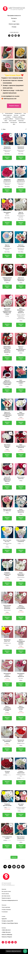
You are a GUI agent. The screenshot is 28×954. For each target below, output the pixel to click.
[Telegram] (9, 35)
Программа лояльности (14, 15)
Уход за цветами (6, 907)
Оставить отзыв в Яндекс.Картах (10, 923)
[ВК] (16, 35)
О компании (5, 911)
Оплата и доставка (14, 24)
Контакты (14, 18)
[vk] (9, 866)
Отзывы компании (6, 909)
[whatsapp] (18, 866)
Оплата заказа (5, 893)
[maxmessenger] (19, 35)
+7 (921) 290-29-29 (14, 32)
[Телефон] (12, 943)
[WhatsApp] (12, 35)
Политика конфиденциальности (10, 900)
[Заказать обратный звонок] (25, 951)
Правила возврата (6, 898)
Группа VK (4, 918)
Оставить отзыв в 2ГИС (7, 921)
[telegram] (5, 866)
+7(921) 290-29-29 (6, 930)
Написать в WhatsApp (7, 934)
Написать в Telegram (7, 936)
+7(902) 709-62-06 (6, 932)
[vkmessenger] (14, 866)
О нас (14, 21)
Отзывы (14, 27)
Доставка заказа (6, 895)
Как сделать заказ (6, 891)
